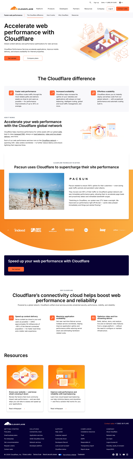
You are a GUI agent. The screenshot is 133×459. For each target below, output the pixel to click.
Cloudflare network (49, 140)
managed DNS (19, 134)
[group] (66, 185)
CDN (60, 132)
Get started (12, 58)
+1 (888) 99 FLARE (122, 423)
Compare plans (32, 58)
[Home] (22, 8)
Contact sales (123, 9)
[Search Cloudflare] (90, 3)
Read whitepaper (15, 409)
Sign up (96, 2)
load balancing (39, 134)
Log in (110, 9)
